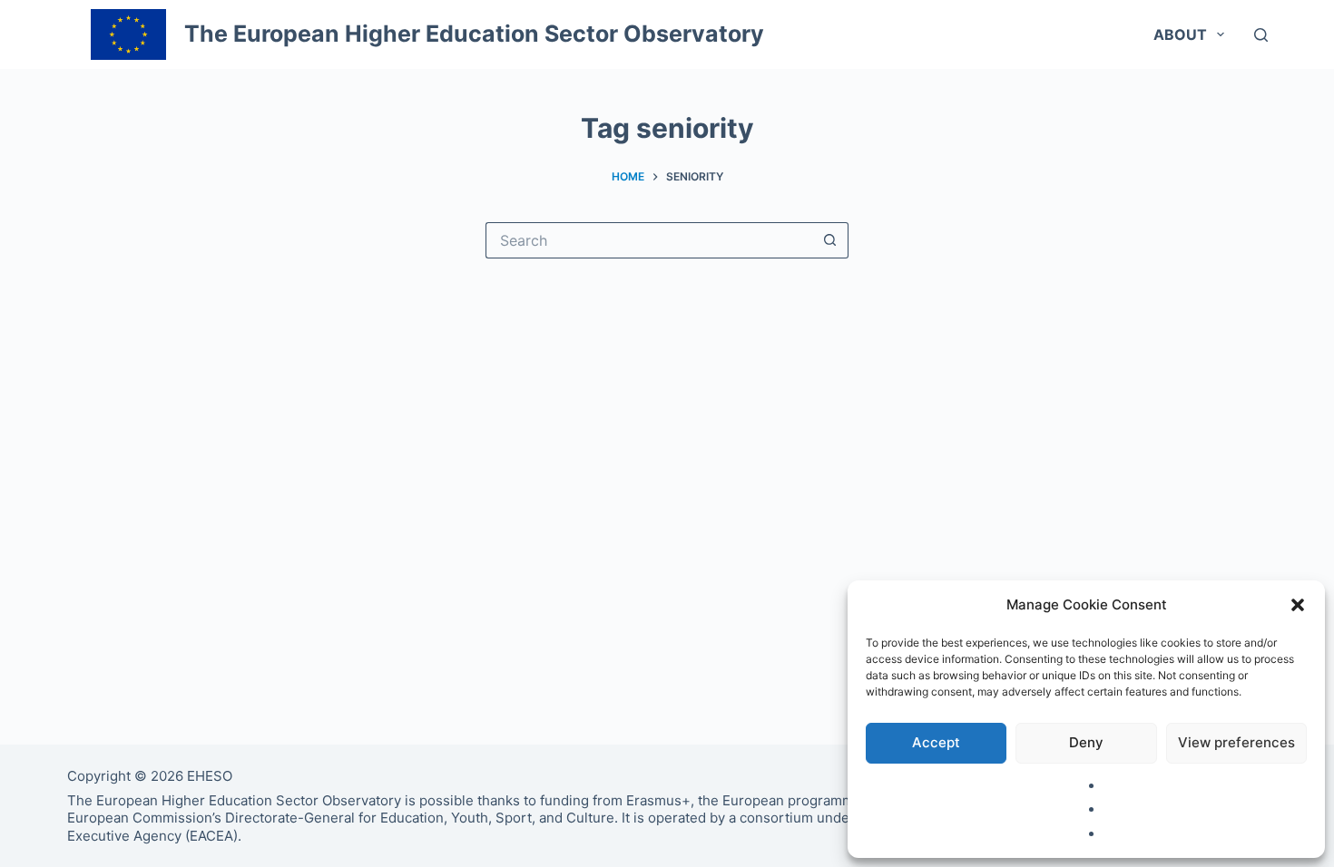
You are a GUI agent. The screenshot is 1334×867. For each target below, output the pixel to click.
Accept (936, 742)
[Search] (1261, 35)
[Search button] (830, 240)
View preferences (1236, 742)
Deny (1086, 742)
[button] (1298, 605)
